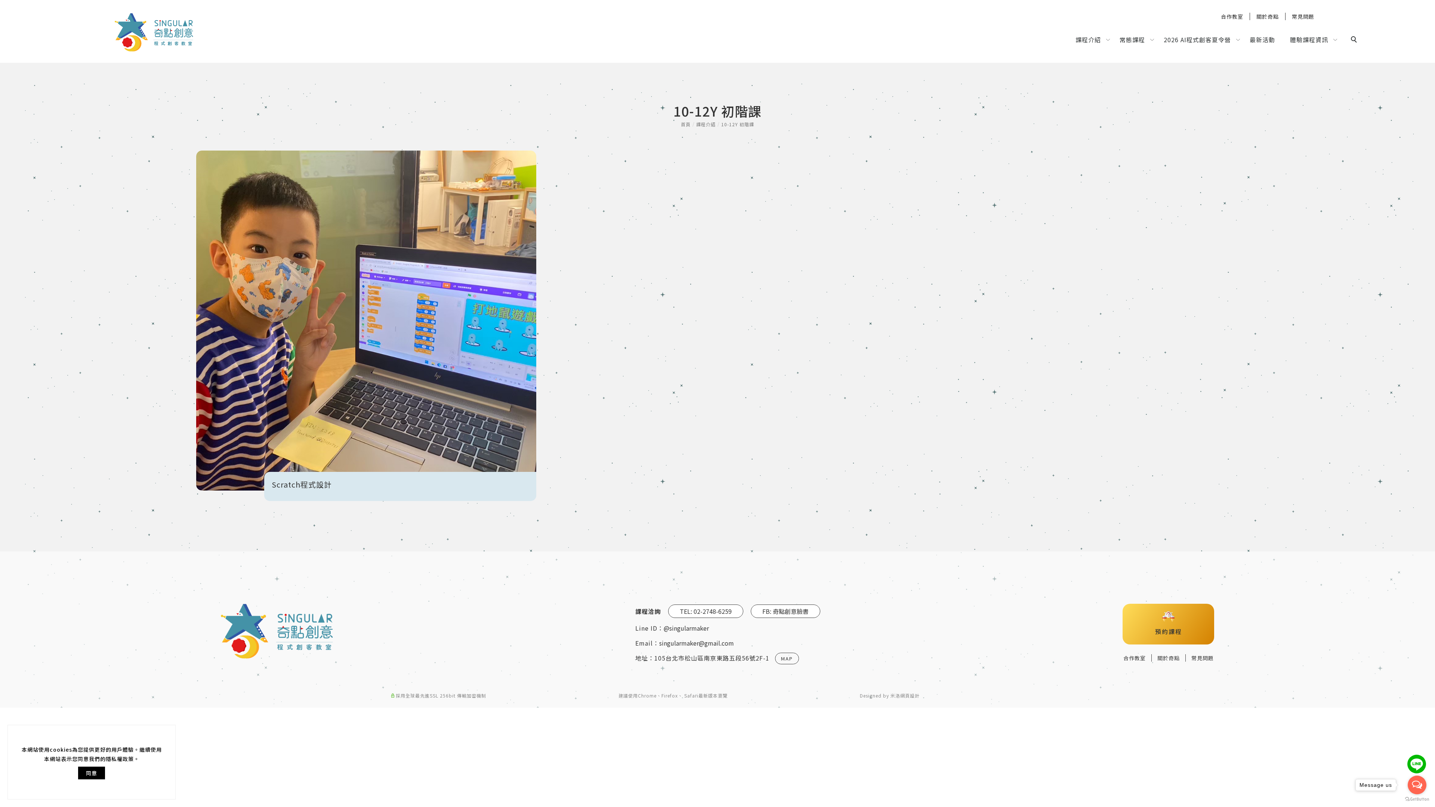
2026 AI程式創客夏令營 (1197, 39)
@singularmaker (686, 628)
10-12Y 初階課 (737, 124)
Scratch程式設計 (302, 484)
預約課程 (1168, 631)
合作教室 (1232, 16)
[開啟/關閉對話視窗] (1416, 764)
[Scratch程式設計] (366, 321)
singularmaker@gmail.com (696, 643)
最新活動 (1262, 39)
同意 (91, 773)
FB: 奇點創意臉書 (785, 611)
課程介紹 (1088, 39)
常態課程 (1132, 39)
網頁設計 (910, 695)
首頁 (686, 124)
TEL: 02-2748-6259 (706, 611)
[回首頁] (154, 32)
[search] (1355, 40)
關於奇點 (1267, 16)
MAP (787, 658)
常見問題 (1303, 16)
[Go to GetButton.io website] (1417, 799)
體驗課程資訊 (1309, 39)
